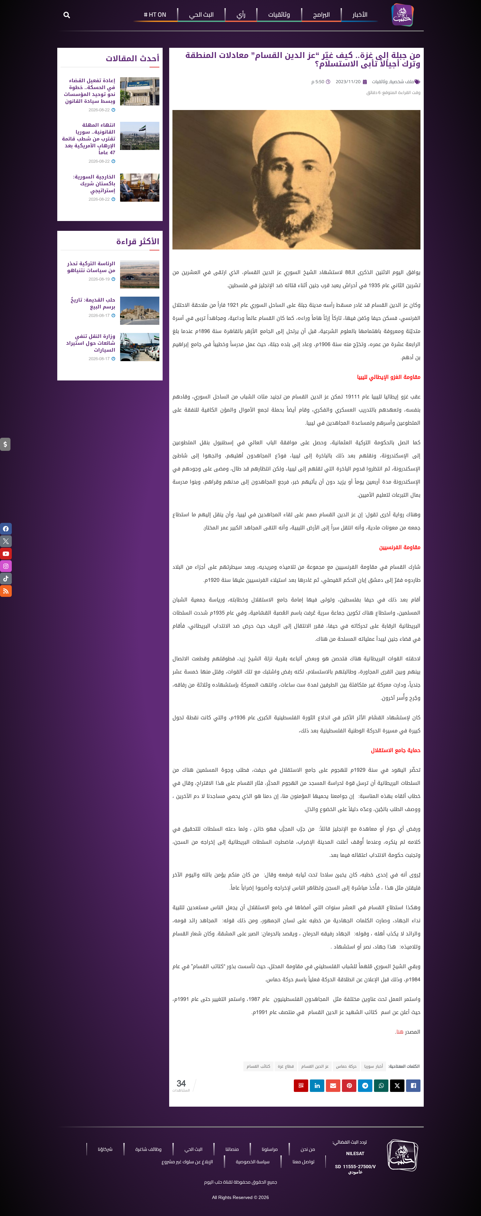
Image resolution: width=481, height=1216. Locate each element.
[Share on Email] (333, 1085)
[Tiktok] (6, 578)
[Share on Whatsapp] (381, 1085)
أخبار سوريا (373, 1066)
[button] (66, 15)
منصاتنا (232, 1149)
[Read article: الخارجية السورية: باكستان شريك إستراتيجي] (139, 188)
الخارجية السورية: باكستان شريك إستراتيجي (94, 183)
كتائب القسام (258, 1066)
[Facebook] (6, 529)
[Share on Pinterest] (349, 1085)
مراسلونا (270, 1149)
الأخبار (360, 14)
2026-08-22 (100, 110)
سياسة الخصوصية (253, 1161)
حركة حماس (346, 1066)
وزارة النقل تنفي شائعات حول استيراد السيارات (90, 343)
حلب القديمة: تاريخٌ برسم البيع (93, 303)
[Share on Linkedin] (317, 1085)
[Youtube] (6, 554)
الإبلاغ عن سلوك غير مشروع (187, 1161)
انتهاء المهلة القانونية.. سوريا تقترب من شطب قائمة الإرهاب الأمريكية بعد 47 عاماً (88, 138)
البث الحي (201, 14)
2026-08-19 (100, 279)
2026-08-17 (100, 315)
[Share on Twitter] (397, 1085)
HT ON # (155, 14)
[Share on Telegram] (365, 1085)
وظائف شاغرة (148, 1149)
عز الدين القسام (315, 1066)
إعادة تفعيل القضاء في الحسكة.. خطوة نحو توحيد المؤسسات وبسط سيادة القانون (89, 91)
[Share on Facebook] (413, 1085)
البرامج (321, 14)
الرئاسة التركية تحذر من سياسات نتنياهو (91, 267)
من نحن (308, 1149)
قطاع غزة (286, 1066)
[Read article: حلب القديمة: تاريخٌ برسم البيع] (139, 311)
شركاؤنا (105, 1149)
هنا (399, 1032)
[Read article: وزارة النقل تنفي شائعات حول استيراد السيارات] (139, 347)
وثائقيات (279, 14)
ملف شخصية (402, 81)
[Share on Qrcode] (301, 1085)
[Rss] (6, 591)
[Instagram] (6, 566)
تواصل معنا (303, 1161)
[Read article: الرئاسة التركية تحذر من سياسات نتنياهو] (139, 274)
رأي (241, 14)
